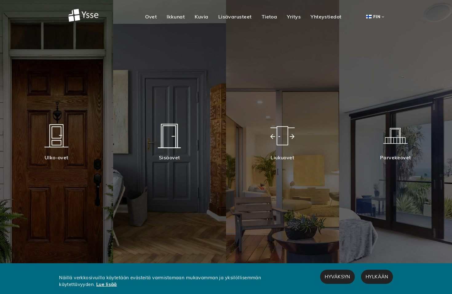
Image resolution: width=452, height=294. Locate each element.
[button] (151, 16)
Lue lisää (106, 284)
